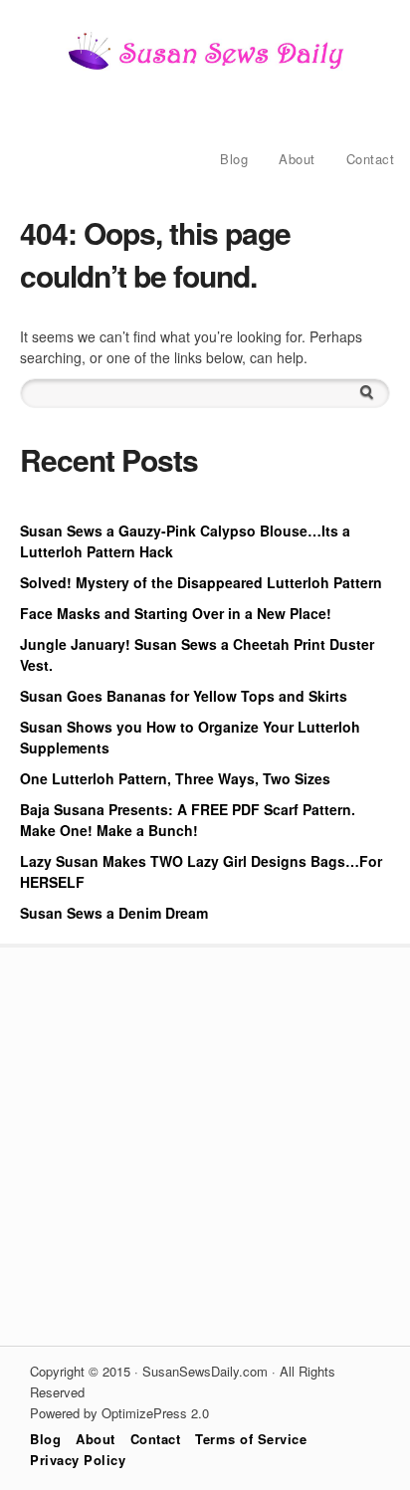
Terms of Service (251, 1438)
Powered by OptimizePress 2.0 (119, 1412)
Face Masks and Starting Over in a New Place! (175, 613)
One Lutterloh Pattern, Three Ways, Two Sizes (175, 778)
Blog (234, 158)
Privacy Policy (77, 1459)
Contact (370, 158)
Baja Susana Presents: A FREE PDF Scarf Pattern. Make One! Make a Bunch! (187, 819)
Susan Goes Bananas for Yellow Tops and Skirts (183, 696)
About (297, 158)
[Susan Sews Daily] (205, 68)
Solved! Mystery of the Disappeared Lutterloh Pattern (201, 582)
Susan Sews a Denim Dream (114, 913)
